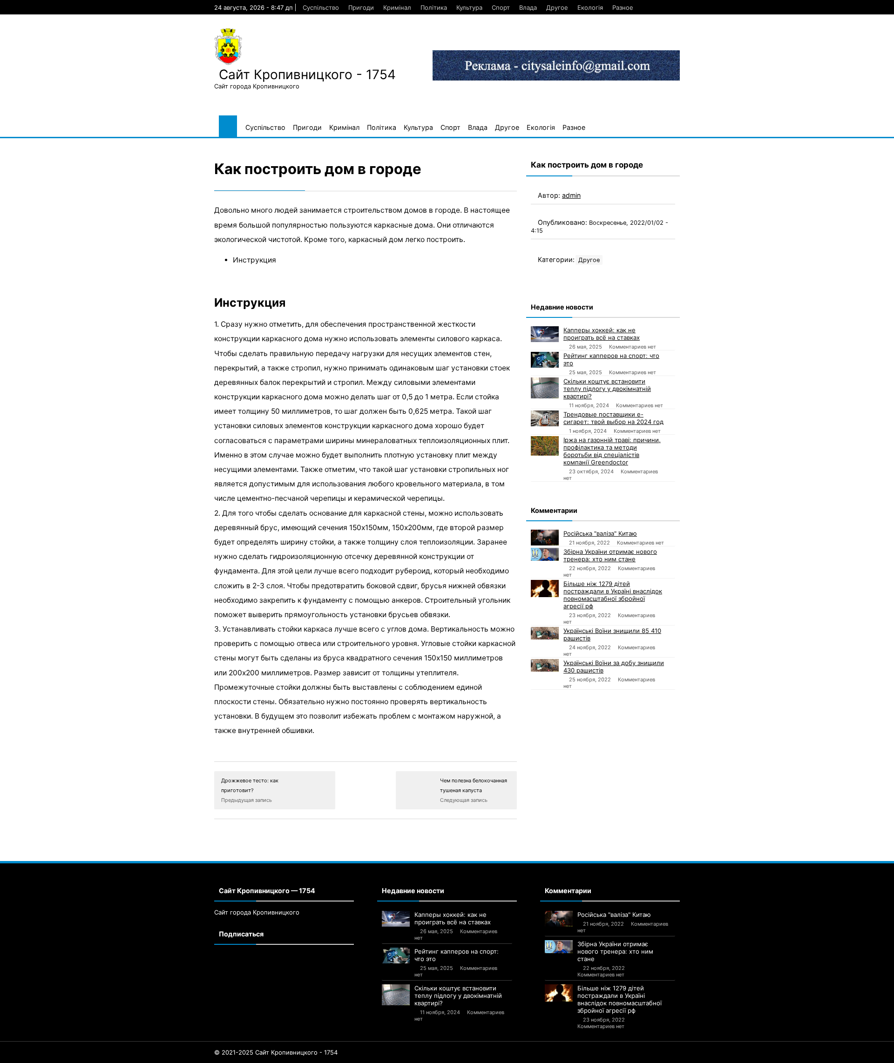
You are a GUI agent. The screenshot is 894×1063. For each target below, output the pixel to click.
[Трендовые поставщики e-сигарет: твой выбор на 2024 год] (545, 418)
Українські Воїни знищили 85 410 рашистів (612, 634)
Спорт (501, 7)
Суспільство (321, 7)
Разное (622, 7)
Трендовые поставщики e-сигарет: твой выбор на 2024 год (613, 417)
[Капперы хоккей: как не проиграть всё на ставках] (545, 334)
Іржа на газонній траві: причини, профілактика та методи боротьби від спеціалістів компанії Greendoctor (612, 451)
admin (571, 195)
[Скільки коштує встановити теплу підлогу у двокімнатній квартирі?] (545, 387)
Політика (433, 7)
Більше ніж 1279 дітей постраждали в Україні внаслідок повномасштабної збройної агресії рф (612, 595)
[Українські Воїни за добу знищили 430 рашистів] (545, 665)
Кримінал (397, 7)
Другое (557, 7)
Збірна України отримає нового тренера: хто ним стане (610, 555)
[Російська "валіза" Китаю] (545, 537)
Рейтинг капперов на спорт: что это (611, 359)
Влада (528, 7)
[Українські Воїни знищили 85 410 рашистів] (545, 633)
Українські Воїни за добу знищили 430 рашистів (613, 666)
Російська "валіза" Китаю (600, 533)
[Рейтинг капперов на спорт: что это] (545, 360)
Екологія (590, 7)
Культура (469, 7)
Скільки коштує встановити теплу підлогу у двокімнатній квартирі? (607, 388)
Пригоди (361, 7)
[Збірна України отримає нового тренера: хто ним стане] (545, 554)
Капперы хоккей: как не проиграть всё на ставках (601, 333)
